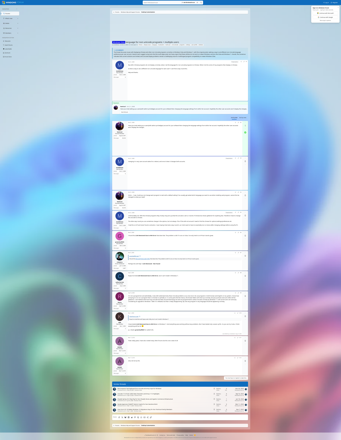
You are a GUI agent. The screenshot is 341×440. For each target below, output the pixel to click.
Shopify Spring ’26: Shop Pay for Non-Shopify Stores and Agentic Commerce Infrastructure (145, 399)
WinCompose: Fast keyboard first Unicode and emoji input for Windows (139, 388)
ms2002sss (116, 45)
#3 (240, 158)
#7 (240, 252)
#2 (240, 122)
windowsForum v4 (151, 435)
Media (7, 23)
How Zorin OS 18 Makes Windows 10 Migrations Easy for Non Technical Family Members (144, 409)
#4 (240, 192)
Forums (7, 13)
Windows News (138, 390)
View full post (124, 112)
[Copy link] (244, 62)
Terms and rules (171, 435)
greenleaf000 (119, 242)
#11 (240, 337)
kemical (123, 106)
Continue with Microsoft (326, 13)
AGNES (119, 347)
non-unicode (175, 45)
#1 (246, 61)
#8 (240, 273)
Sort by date (234, 117)
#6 (240, 232)
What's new (8, 18)
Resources (8, 28)
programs (182, 45)
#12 (240, 357)
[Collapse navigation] (16, 9)
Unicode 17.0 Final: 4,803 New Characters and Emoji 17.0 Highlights (138, 394)
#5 (240, 212)
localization (161, 45)
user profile (194, 45)
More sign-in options (325, 20)
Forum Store (8, 57)
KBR (119, 322)
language (154, 45)
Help (186, 435)
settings (188, 45)
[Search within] (197, 2)
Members (8, 33)
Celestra (119, 262)
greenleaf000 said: (134, 256)
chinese (140, 45)
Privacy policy (180, 435)
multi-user (167, 45)
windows (201, 45)
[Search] (201, 2)
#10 (240, 313)
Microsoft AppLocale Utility (143, 259)
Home (191, 435)
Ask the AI (7, 53)
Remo (120, 302)
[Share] (241, 62)
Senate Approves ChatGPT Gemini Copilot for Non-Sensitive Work (137, 404)
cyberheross (120, 282)
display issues (147, 45)
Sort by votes (242, 117)
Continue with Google (326, 17)
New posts (7, 41)
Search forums (9, 45)
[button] (18, 18)
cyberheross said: (133, 316)
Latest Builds (8, 49)
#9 (240, 293)
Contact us (162, 435)
